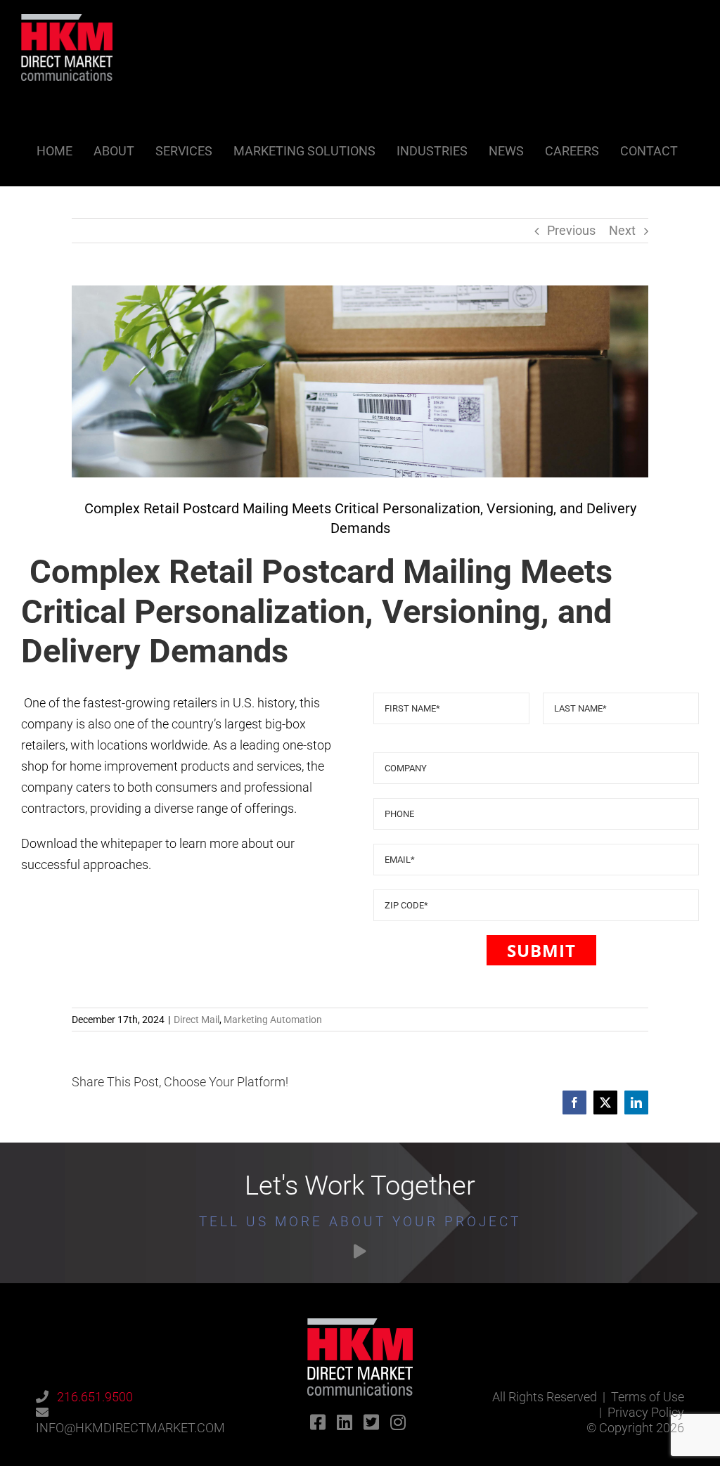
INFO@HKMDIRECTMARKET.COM (130, 1427)
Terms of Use (647, 1396)
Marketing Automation (273, 1019)
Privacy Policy (646, 1412)
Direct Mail (196, 1019)
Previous (571, 230)
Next (622, 230)
